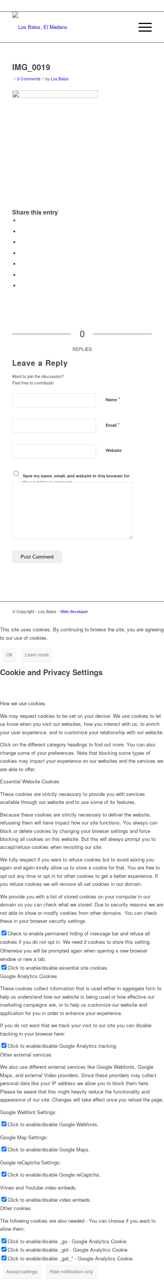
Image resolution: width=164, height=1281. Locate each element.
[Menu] (141, 27)
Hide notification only (71, 1271)
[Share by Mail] (22, 285)
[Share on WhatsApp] (22, 242)
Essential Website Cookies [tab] (29, 781)
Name (113, 399)
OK (9, 654)
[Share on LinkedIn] (22, 263)
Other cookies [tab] (15, 1208)
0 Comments (28, 79)
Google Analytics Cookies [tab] (28, 976)
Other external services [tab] (25, 1054)
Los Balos (59, 79)
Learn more (37, 654)
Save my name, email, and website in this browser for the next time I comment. (76, 479)
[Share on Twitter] (22, 231)
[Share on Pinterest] (22, 253)
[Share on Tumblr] (22, 275)
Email (113, 424)
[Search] (123, 27)
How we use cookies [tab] (22, 703)
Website (114, 450)
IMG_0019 (31, 66)
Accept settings (21, 1271)
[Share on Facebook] (22, 220)
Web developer (74, 611)
